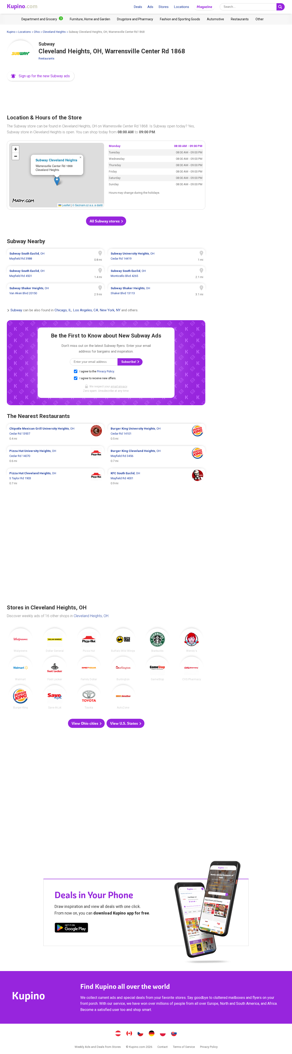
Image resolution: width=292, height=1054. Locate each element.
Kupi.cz (140, 1034)
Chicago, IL (63, 310)
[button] (41, 76)
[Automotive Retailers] (215, 19)
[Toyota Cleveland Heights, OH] (89, 697)
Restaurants (46, 58)
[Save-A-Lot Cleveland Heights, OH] (55, 697)
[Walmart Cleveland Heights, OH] (20, 669)
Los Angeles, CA (85, 310)
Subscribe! (129, 362)
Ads (150, 7)
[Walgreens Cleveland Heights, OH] (20, 640)
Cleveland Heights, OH (91, 616)
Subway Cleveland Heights (56, 160)
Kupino (11, 32)
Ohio (37, 32)
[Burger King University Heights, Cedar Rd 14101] (156, 433)
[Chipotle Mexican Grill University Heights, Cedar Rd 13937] (55, 433)
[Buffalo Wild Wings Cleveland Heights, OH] (123, 640)
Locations (181, 7)
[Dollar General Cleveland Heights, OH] (55, 640)
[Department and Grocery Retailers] (42, 19)
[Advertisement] (106, 96)
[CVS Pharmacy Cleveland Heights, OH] (192, 669)
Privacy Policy (105, 371)
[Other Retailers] (260, 19)
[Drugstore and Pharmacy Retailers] (135, 19)
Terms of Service (184, 1047)
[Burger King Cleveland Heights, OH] (20, 697)
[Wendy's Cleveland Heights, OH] (192, 640)
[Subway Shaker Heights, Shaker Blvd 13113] (156, 290)
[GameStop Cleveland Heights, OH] (157, 669)
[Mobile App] (71, 928)
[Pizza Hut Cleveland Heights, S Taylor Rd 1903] (55, 478)
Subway (16, 310)
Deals (138, 7)
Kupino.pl (162, 1034)
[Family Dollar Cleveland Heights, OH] (89, 669)
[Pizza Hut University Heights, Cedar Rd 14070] (55, 456)
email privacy (119, 386)
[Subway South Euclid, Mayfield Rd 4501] (55, 273)
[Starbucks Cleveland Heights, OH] (157, 640)
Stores (164, 7)
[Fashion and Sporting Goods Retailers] (180, 19)
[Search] (280, 6)
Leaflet (65, 205)
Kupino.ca (129, 1034)
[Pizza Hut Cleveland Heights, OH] (89, 640)
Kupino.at (118, 1034)
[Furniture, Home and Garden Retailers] (90, 19)
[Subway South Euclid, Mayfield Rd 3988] (55, 256)
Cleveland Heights (54, 32)
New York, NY (110, 310)
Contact (162, 1047)
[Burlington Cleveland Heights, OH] (123, 669)
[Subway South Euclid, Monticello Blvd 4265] (156, 273)
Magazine (204, 7)
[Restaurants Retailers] (240, 19)
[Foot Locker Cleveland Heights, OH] (55, 669)
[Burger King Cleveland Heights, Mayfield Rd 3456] (156, 456)
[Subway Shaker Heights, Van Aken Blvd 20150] (55, 290)
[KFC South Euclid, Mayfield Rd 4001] (156, 478)
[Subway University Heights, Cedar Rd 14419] (156, 256)
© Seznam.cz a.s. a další (87, 205)
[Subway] (20, 54)
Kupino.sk (174, 1034)
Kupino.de (151, 1034)
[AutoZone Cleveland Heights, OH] (123, 697)
